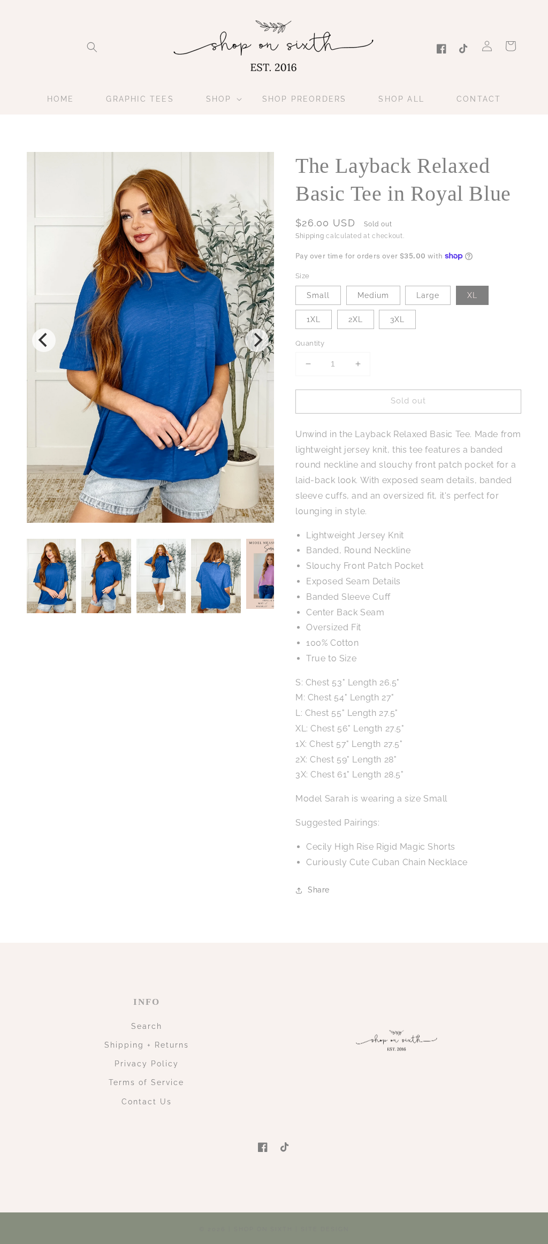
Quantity (309, 343)
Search (146, 1026)
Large (427, 295)
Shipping (309, 236)
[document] (150, 340)
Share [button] (319, 890)
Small (318, 295)
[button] (92, 47)
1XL (314, 319)
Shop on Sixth (263, 1229)
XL (472, 295)
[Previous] (44, 340)
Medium (373, 295)
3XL (397, 319)
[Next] (257, 340)
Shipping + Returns (146, 1045)
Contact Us (146, 1101)
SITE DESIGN (325, 1229)
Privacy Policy (147, 1063)
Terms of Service (146, 1082)
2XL (355, 319)
